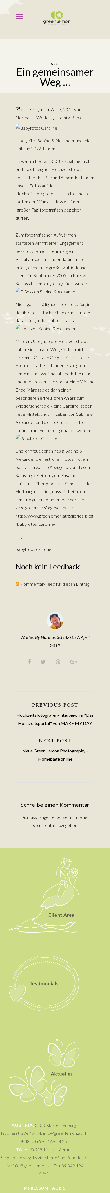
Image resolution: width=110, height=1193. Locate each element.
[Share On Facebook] (30, 661)
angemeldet (50, 817)
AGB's (58, 1188)
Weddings (46, 117)
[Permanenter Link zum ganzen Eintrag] (18, 109)
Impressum (36, 1188)
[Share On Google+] (74, 661)
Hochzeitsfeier (55, 312)
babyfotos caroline (33, 549)
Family (63, 117)
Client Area (44, 856)
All (54, 64)
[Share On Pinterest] (59, 661)
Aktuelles (44, 1035)
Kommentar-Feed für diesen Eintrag (54, 584)
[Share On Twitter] (44, 661)
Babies (78, 117)
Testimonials (44, 944)
